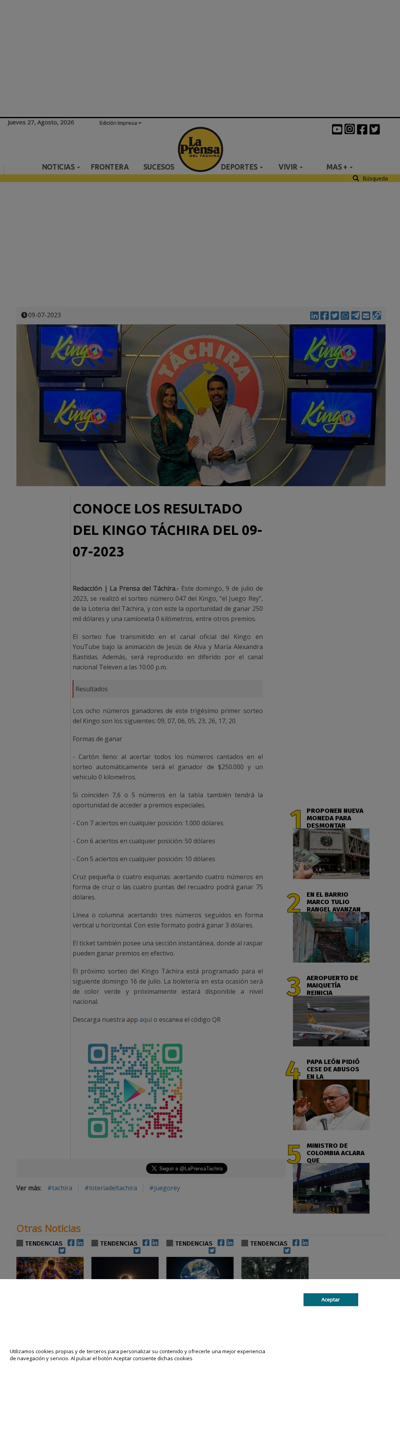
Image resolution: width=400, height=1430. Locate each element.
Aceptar (330, 1299)
